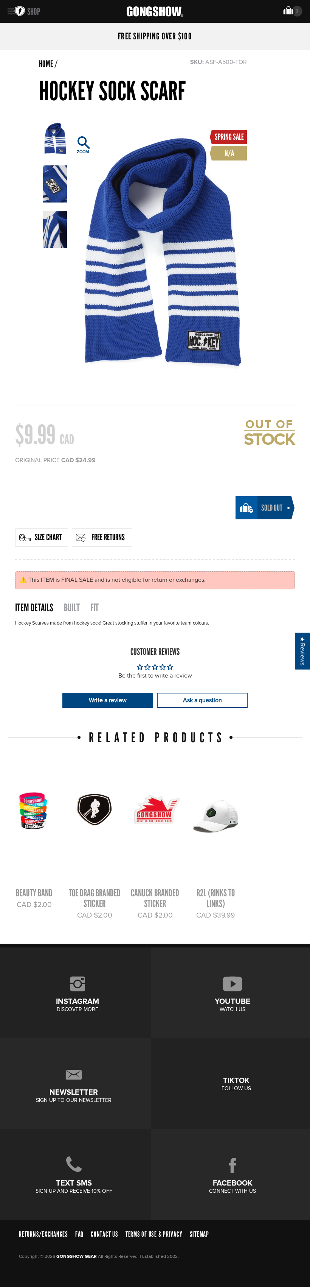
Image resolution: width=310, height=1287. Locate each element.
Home (46, 64)
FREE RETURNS (108, 537)
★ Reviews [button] (302, 651)
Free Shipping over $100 (155, 36)
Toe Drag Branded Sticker (95, 898)
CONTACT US (104, 1234)
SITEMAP (199, 1234)
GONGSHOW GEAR (76, 1256)
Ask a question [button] (202, 700)
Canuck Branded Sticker (155, 898)
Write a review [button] (108, 700)
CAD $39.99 (215, 915)
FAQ (79, 1234)
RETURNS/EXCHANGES (43, 1234)
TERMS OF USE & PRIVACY (154, 1234)
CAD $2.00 (34, 904)
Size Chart (48, 537)
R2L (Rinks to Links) (216, 898)
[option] (161, 254)
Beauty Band (34, 893)
